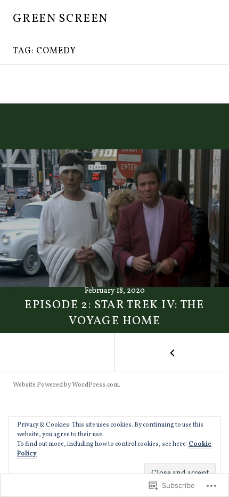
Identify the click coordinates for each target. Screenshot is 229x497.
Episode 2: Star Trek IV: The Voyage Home (114, 313)
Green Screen (60, 19)
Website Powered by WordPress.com (66, 385)
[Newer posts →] (171, 352)
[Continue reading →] (114, 218)
